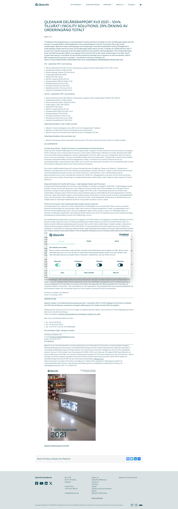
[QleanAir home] (42, 4)
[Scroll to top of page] (169, 507)
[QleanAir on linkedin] (46, 483)
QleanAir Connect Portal (128, 478)
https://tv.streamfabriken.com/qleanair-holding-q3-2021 (79, 314)
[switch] (78, 265)
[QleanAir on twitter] (50, 483)
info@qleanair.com (72, 493)
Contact (95, 484)
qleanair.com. (99, 359)
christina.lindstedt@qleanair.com (62, 337)
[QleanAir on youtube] (41, 483)
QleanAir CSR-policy (99, 493)
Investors (95, 482)
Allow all (115, 272)
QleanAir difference (99, 480)
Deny (62, 272)
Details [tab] (89, 241)
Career (94, 486)
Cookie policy (106, 505)
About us (95, 478)
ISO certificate (97, 498)
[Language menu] (141, 4)
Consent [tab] (61, 241)
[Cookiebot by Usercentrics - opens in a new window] (120, 235)
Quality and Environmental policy (101, 490)
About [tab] (117, 241)
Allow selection (89, 272)
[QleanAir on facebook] (37, 483)
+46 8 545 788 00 (71, 489)
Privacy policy (97, 505)
